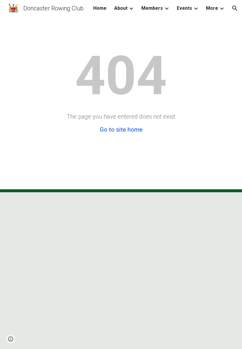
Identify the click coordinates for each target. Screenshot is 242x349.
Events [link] (184, 8)
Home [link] (100, 8)
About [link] (120, 8)
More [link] (212, 8)
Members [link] (152, 8)
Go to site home (121, 129)
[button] (235, 8)
